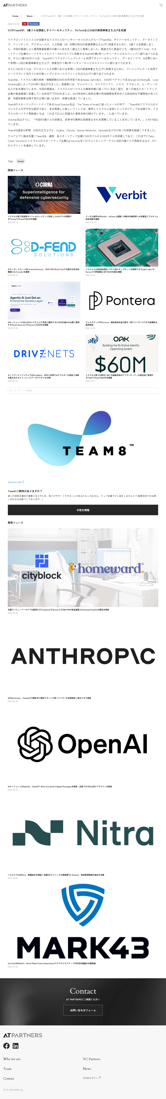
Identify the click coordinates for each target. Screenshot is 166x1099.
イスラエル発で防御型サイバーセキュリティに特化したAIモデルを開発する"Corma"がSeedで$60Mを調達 (40, 217)
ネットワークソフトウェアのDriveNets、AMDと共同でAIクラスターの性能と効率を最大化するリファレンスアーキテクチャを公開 (43, 376)
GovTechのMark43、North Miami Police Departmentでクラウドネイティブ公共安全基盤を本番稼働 (52, 963)
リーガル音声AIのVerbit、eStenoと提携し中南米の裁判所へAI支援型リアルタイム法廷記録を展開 (122, 217)
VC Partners (91, 1059)
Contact (8, 1078)
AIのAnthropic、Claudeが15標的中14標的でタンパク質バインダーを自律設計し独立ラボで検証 (49, 698)
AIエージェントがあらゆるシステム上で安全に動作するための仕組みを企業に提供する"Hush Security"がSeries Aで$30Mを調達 (44, 323)
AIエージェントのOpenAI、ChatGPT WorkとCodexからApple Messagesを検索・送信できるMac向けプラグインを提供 (60, 786)
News (29, 16)
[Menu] (161, 5)
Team (7, 1069)
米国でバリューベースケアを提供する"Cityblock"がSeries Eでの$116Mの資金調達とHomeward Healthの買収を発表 (58, 609)
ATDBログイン (90, 1078)
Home (15, 16)
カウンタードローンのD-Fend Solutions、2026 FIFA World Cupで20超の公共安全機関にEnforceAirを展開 (43, 270)
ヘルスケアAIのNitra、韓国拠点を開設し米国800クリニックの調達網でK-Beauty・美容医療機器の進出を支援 (56, 874)
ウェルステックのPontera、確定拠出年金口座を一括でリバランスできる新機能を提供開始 (121, 323)
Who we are (12, 1059)
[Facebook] (6, 1046)
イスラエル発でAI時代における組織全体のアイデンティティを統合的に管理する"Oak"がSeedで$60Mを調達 (120, 376)
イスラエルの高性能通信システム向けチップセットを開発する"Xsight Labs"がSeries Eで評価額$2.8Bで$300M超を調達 (120, 270)
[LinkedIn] (15, 1046)
